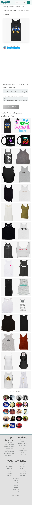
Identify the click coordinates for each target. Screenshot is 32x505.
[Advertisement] (16, 66)
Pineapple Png (16, 483)
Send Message (11, 48)
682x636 (17, 132)
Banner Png (16, 491)
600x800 (17, 312)
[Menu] (28, 2)
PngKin (9, 472)
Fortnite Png (22, 475)
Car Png (16, 480)
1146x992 (4, 146)
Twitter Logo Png (9, 464)
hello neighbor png (9, 444)
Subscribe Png (9, 463)
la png (9, 457)
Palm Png (22, 463)
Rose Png (9, 468)
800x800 (4, 388)
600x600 (19, 239)
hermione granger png (9, 453)
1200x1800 (19, 350)
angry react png (9, 450)
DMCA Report (22, 445)
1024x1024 (4, 132)
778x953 (19, 182)
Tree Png (22, 466)
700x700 (4, 331)
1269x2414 (4, 201)
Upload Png (22, 448)
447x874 (4, 163)
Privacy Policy (22, 447)
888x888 (4, 295)
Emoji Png (16, 485)
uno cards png (9, 442)
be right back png (9, 451)
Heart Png (9, 475)
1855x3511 (19, 369)
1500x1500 (4, 257)
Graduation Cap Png (22, 472)
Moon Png (22, 470)
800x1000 (18, 257)
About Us (22, 439)
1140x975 (19, 295)
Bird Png (16, 482)
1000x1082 (18, 163)
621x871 (4, 350)
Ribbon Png (9, 470)
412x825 (4, 220)
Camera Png (22, 464)
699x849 (4, 182)
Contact (22, 441)
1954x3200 (19, 220)
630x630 (19, 146)
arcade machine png (9, 455)
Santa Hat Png (9, 466)
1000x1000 (4, 276)
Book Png (16, 487)
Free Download (11, 107)
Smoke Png (22, 468)
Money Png (16, 478)
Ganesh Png (16, 489)
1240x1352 (4, 369)
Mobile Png (9, 473)
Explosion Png (22, 473)
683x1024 (4, 312)
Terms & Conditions (22, 443)
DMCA (17, 48)
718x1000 (19, 331)
